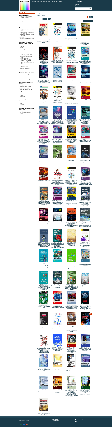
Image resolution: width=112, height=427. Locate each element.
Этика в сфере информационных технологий (57, 328)
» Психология (23, 97)
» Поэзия (22, 104)
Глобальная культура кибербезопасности (85, 286)
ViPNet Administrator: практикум (57, 350)
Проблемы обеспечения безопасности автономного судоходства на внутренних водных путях (44, 203)
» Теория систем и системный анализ (26, 57)
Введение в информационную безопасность (85, 82)
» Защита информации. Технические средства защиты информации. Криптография (27, 30)
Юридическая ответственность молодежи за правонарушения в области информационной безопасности (71, 288)
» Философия (23, 96)
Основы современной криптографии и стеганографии (71, 244)
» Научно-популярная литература (27, 99)
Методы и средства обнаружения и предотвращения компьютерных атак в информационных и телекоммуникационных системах (85, 42)
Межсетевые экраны (85, 100)
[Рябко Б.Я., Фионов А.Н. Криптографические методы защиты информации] (71, 29)
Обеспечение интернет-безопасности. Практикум (43, 391)
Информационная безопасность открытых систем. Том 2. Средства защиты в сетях (57, 372)
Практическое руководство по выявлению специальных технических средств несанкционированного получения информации (43, 350)
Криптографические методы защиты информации (71, 39)
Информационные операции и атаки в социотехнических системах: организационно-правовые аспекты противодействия (71, 308)
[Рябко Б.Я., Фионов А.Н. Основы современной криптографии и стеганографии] (71, 235)
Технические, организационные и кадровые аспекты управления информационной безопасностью (71, 267)
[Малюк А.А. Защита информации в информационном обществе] (57, 298)
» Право (22, 95)
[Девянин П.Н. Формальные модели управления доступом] (57, 72)
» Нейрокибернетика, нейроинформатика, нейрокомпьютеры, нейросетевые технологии (27, 22)
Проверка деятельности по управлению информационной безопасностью (85, 265)
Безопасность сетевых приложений (57, 223)
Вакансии (77, 2)
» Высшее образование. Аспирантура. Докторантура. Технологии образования (26, 59)
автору (49, 19)
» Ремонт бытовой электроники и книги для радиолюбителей (27, 25)
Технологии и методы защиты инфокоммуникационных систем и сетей (85, 62)
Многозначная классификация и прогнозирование (57, 62)
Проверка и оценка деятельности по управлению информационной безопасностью (43, 288)
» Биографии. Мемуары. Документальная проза (25, 106)
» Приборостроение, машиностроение (24, 67)
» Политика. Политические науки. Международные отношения (27, 93)
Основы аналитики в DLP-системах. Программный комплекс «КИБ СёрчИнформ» (57, 122)
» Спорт (22, 113)
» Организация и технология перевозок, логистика (26, 40)
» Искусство (23, 111)
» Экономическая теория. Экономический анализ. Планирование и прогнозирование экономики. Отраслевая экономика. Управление (27, 76)
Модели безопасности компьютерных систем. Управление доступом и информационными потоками (43, 122)
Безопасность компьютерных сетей (44, 307)
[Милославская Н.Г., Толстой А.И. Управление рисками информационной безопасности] (71, 132)
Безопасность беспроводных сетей (44, 370)
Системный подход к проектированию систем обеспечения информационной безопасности (44, 267)
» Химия (22, 47)
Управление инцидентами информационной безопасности (43, 224)
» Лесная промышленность (26, 69)
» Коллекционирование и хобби (26, 112)
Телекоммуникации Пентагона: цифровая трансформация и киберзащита (57, 286)
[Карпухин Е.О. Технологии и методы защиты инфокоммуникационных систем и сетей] (85, 53)
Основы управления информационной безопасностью (71, 122)
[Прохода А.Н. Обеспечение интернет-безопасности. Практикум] (43, 382)
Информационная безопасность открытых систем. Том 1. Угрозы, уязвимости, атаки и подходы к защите (71, 394)
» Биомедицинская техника (26, 86)
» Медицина (23, 85)
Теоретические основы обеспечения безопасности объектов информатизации (57, 266)
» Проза (22, 103)
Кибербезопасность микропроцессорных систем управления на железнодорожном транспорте (71, 102)
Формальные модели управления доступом (57, 81)
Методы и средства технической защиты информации (43, 62)
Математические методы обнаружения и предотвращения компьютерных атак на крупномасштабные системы (85, 162)
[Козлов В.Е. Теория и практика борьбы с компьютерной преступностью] (43, 404)
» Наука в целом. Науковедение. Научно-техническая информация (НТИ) (27, 62)
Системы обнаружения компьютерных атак (57, 142)
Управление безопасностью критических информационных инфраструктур (85, 204)
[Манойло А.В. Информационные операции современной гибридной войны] (43, 92)
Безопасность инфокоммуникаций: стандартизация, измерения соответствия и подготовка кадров (71, 329)
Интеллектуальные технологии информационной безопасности (71, 225)
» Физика (22, 46)
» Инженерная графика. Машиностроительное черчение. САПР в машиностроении (27, 52)
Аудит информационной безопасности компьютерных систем (71, 83)
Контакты (77, 4)
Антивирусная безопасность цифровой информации (85, 141)
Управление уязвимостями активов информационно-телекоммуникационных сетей (43, 81)
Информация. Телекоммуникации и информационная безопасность (71, 161)
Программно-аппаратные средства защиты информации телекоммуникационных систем (43, 142)
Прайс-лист (77, 5)
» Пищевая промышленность (26, 68)
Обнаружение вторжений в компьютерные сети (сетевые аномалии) (57, 183)
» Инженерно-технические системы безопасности (27, 35)
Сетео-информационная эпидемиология (85, 246)
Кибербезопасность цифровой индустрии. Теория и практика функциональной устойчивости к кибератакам (85, 225)
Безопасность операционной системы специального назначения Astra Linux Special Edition (43, 41)
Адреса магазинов (55, 420)
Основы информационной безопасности (85, 350)
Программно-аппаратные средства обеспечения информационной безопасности (57, 204)
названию (45, 19)
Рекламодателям (66, 8)
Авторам (44, 8)
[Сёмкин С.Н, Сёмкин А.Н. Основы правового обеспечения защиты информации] (57, 382)
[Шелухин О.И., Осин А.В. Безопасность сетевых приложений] (57, 214)
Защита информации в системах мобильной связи (85, 395)
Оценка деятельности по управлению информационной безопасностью (85, 122)
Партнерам (54, 8)
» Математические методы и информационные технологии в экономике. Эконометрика (27, 80)
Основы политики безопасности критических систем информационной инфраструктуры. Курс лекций (85, 183)
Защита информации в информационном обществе (58, 307)
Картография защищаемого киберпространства (57, 102)
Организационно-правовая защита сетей (71, 184)
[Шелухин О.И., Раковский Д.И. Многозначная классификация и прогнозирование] (57, 53)
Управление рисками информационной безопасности (71, 141)
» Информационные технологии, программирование (27, 17)
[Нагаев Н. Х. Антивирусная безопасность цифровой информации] (85, 132)
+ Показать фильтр (86, 21)
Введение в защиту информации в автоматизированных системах (71, 351)
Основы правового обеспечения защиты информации (57, 391)
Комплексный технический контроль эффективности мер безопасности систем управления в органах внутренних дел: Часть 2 (85, 372)
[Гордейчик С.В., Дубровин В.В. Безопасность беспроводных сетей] (43, 361)
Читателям (34, 8)
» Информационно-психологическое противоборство (27, 33)
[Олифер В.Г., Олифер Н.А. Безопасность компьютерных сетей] (43, 298)
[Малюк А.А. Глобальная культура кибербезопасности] (85, 277)
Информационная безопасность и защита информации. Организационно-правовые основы (57, 163)
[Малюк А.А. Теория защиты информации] (43, 318)
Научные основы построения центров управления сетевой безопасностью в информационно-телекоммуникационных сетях (57, 245)
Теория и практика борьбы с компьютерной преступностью (43, 414)
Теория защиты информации (44, 327)
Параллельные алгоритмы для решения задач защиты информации (85, 328)
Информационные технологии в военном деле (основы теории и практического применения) (71, 371)
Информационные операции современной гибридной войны (44, 101)
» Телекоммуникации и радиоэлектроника (25, 19)
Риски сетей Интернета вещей (71, 62)
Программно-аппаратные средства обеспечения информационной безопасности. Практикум (71, 204)
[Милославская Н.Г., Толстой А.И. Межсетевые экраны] (85, 92)
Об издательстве (78, 1)
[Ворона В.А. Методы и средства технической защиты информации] (43, 53)
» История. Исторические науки (26, 89)
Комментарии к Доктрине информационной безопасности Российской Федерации (85, 308)
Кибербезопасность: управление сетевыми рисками (57, 40)
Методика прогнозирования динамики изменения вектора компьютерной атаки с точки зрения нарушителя (44, 245)
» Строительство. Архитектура (26, 64)
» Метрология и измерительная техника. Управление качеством (27, 55)
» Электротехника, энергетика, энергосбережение (26, 49)
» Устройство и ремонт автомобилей (27, 38)
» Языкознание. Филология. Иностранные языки (26, 91)
